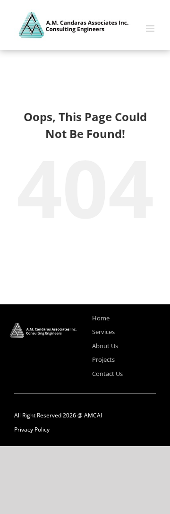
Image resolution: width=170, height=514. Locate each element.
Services (103, 331)
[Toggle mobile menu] (151, 28)
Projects (103, 359)
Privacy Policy (32, 429)
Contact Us (107, 373)
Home (101, 318)
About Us (105, 346)
